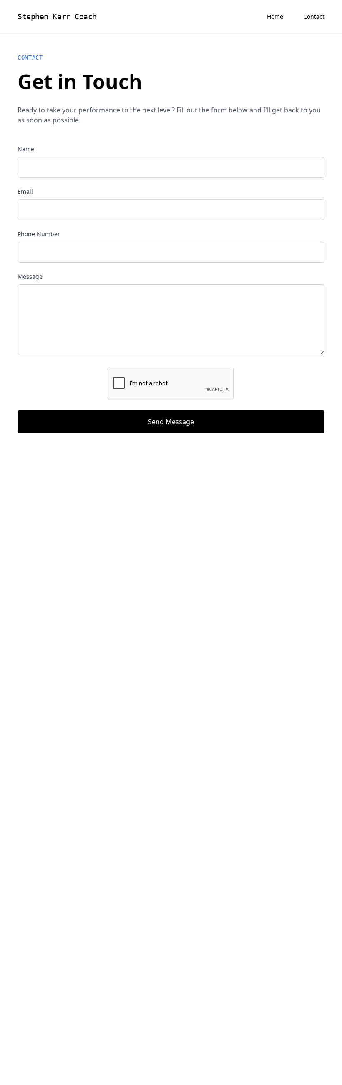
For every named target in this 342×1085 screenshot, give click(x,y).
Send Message (171, 421)
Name (26, 149)
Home (275, 16)
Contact (313, 16)
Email (25, 191)
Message (30, 276)
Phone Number (39, 234)
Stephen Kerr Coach (57, 16)
